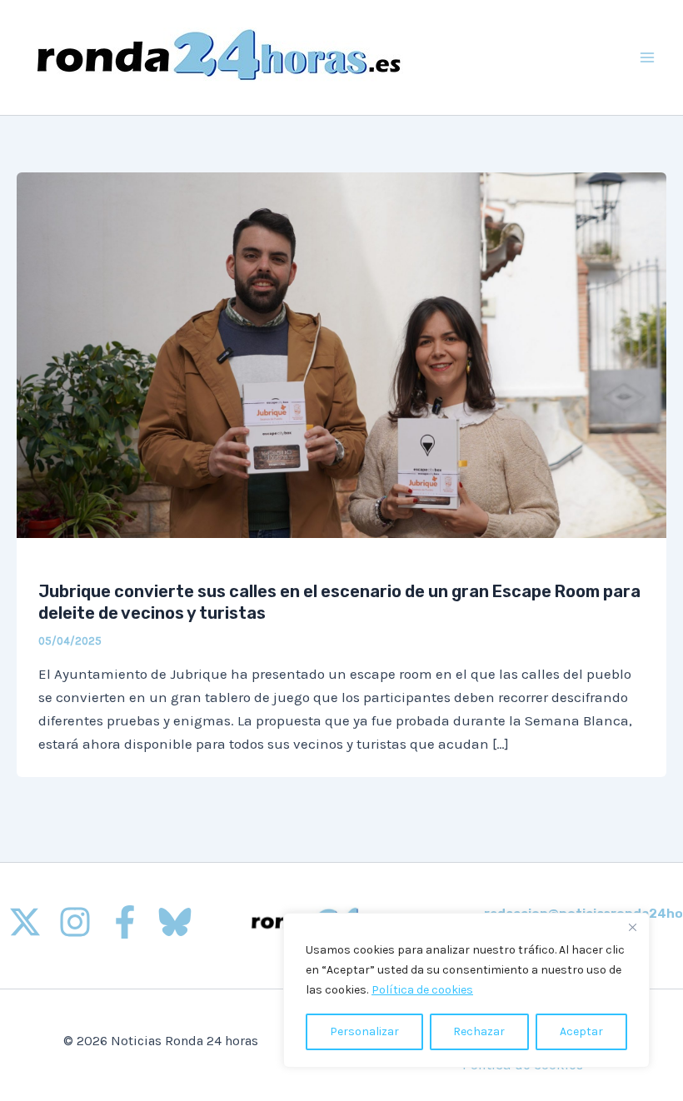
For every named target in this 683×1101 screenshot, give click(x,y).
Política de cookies (422, 990)
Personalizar (364, 1031)
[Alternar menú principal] (648, 57)
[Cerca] (632, 927)
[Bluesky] (175, 922)
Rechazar (479, 1031)
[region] (466, 990)
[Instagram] (75, 922)
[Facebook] (125, 922)
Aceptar (581, 1031)
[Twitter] (25, 922)
